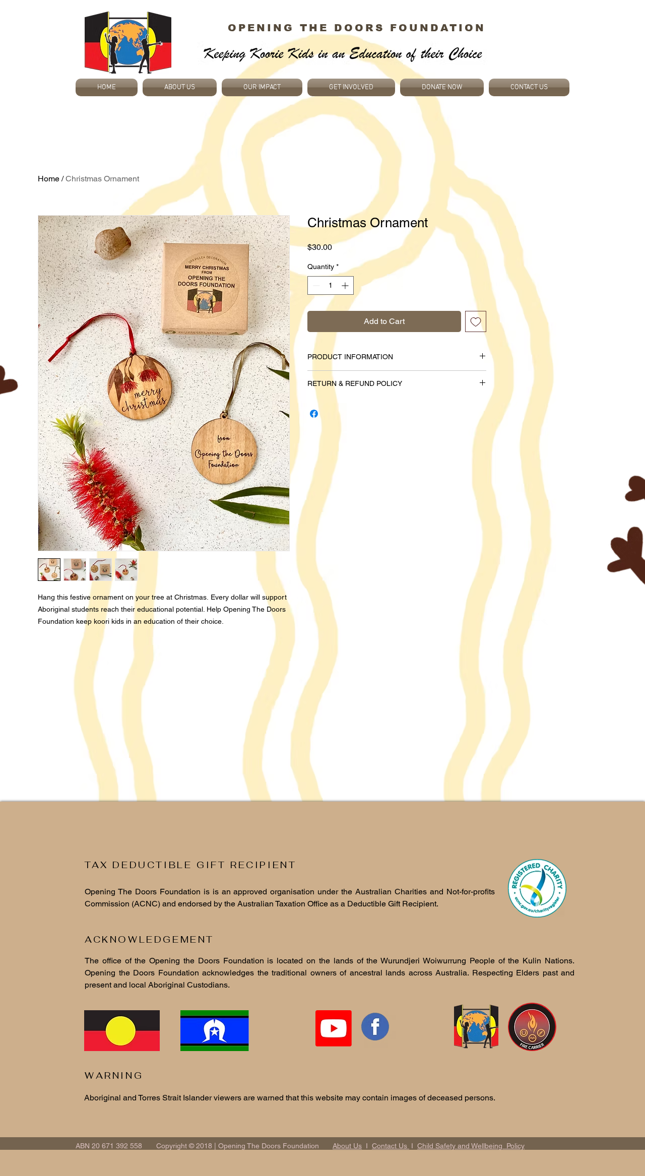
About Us (347, 1146)
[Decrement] (315, 285)
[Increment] (346, 285)
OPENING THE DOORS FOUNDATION (357, 27)
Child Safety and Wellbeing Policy (471, 1146)
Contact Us (390, 1146)
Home (48, 178)
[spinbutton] (330, 285)
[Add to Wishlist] (475, 321)
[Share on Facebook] (314, 414)
